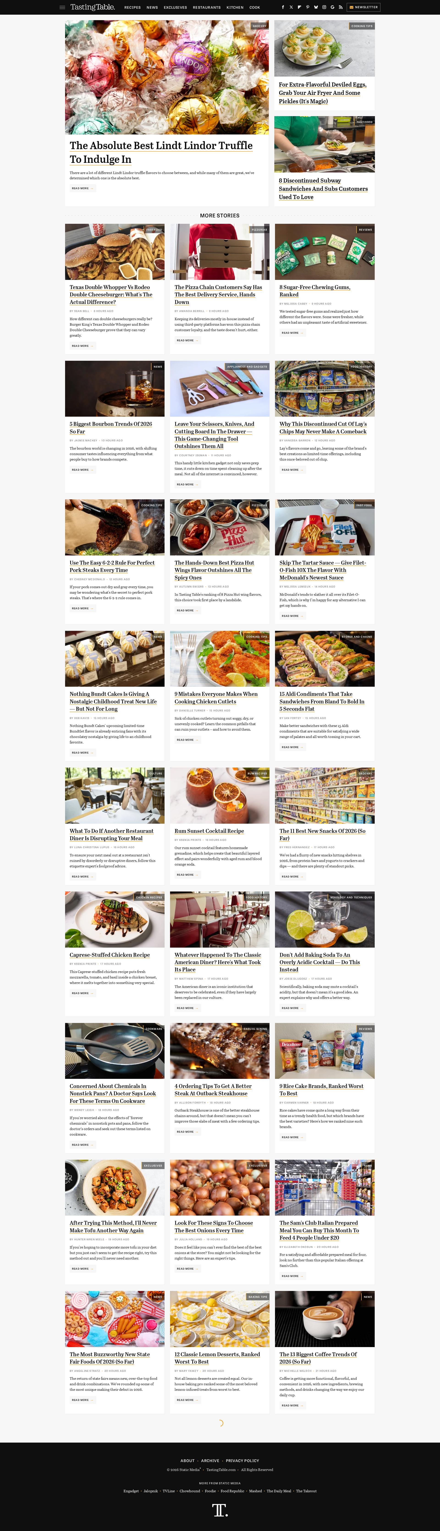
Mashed (255, 1490)
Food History (361, 366)
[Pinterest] (307, 8)
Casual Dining (255, 1029)
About (188, 1460)
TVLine (169, 1490)
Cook (255, 7)
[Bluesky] (316, 8)
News (152, 7)
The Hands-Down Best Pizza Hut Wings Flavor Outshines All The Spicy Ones (214, 570)
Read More (80, 188)
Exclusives (175, 7)
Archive (210, 1460)
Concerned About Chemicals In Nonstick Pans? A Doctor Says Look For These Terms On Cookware (113, 1093)
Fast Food (365, 122)
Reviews (365, 229)
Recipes (132, 7)
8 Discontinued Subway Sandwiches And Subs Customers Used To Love (323, 189)
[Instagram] (324, 8)
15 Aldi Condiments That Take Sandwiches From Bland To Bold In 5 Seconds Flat (322, 701)
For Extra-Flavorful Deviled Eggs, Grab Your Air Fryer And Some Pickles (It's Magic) (323, 93)
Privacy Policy (242, 1460)
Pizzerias (259, 229)
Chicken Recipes (149, 897)
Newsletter (366, 7)
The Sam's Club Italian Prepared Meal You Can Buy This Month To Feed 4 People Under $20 (319, 1230)
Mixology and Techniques (351, 897)
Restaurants (207, 7)
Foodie (210, 1490)
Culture (155, 773)
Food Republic (232, 1490)
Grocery (260, 26)
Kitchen (235, 7)
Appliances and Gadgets (247, 366)
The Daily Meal (279, 1490)
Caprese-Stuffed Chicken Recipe (110, 955)
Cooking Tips (362, 26)
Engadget (131, 1490)
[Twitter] (291, 8)
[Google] (332, 8)
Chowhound (190, 1490)
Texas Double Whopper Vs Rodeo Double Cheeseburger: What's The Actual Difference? (111, 294)
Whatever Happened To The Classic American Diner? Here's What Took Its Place (218, 962)
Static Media (189, 1469)
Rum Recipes (257, 773)
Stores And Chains (357, 636)
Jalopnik (151, 1490)
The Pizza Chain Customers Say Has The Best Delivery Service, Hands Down (218, 294)
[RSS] (340, 8)
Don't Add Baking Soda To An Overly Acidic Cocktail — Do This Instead (320, 962)
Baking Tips (258, 1297)
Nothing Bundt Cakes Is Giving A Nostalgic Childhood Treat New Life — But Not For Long (113, 701)
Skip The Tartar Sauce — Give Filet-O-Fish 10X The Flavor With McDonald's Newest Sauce (323, 570)
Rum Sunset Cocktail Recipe (209, 831)
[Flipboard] (299, 8)
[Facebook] (283, 8)
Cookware (154, 1029)
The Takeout (306, 1490)
